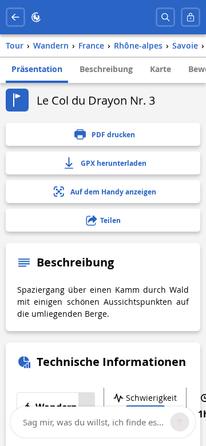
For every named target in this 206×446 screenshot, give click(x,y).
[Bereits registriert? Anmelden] (190, 17)
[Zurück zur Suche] (15, 17)
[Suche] (165, 17)
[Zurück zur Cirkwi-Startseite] (36, 17)
